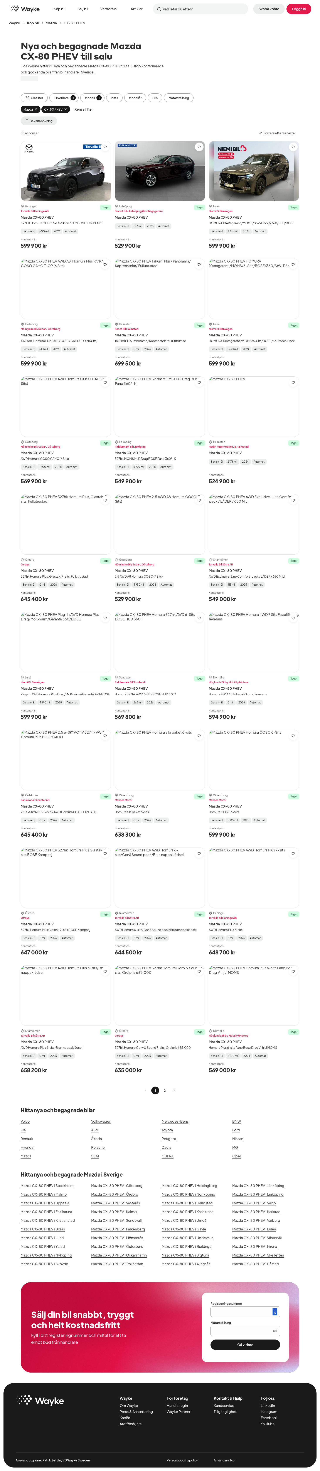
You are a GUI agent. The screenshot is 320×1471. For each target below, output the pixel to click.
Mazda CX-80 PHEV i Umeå (184, 1220)
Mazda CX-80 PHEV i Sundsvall (116, 1220)
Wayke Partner (178, 1411)
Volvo (25, 1121)
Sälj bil (82, 9)
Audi (95, 1130)
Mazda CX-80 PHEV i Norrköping (188, 1194)
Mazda (51, 23)
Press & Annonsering (136, 1411)
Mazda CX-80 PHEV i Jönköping (258, 1185)
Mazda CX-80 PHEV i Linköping (258, 1194)
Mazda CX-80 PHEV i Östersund (117, 1246)
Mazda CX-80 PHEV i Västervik (257, 1237)
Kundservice (224, 1405)
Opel (236, 1156)
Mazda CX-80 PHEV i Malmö (44, 1194)
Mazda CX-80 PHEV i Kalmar (114, 1211)
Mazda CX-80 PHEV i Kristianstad (48, 1220)
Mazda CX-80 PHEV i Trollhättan (117, 1264)
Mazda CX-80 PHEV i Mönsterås (117, 1237)
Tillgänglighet (225, 1411)
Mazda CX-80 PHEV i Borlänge (187, 1246)
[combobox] (200, 8)
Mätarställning (178, 98)
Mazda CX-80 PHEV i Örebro (114, 1194)
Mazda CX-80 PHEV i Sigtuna (185, 1255)
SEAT (95, 1156)
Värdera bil (109, 9)
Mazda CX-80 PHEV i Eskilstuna (46, 1211)
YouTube (268, 1423)
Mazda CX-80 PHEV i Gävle (184, 1229)
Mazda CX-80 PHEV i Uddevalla (187, 1237)
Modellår (135, 98)
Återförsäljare (131, 1423)
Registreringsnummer (226, 1303)
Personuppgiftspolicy (182, 1460)
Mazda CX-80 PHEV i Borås (43, 1229)
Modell (92, 98)
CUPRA (167, 1156)
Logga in (299, 9)
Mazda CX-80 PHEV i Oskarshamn (119, 1255)
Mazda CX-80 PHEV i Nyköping (46, 1255)
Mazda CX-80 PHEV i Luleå (254, 1229)
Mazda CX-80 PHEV (37, 217)
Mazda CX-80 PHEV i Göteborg (117, 1185)
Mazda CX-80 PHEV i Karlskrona (188, 1211)
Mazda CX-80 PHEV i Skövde (44, 1264)
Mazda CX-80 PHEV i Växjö (254, 1203)
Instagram (269, 1411)
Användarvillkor (225, 1460)
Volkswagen (101, 1121)
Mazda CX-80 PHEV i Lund (42, 1237)
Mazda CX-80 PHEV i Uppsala (45, 1203)
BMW (236, 1121)
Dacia (166, 1147)
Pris (155, 98)
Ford (236, 1130)
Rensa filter (83, 109)
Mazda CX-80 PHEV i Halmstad (187, 1203)
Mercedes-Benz (175, 1121)
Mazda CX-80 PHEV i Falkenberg (118, 1229)
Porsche (98, 1147)
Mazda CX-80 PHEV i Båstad (255, 1264)
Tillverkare (64, 98)
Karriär (125, 1417)
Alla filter (36, 98)
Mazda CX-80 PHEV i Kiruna (254, 1246)
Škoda (96, 1138)
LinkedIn (268, 1405)
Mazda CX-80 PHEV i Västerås (115, 1203)
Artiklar (137, 9)
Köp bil (59, 9)
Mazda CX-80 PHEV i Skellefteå (258, 1255)
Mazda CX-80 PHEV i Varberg (256, 1220)
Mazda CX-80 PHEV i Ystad (43, 1246)
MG (235, 1147)
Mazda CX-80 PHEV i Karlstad (256, 1211)
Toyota (167, 1130)
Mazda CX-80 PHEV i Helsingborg (189, 1185)
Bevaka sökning (41, 121)
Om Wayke (129, 1405)
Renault (27, 1138)
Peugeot (169, 1138)
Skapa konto (269, 9)
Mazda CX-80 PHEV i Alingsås (186, 1264)
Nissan (237, 1138)
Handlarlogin (177, 1405)
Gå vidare (245, 1344)
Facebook (269, 1417)
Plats (114, 98)
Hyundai (27, 1147)
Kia (23, 1130)
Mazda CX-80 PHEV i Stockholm (47, 1185)
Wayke (14, 23)
